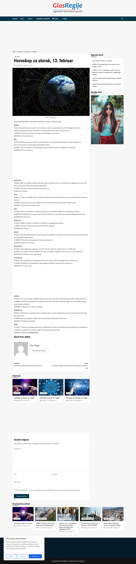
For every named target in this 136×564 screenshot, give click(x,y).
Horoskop (17, 56)
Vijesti (30, 19)
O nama (64, 19)
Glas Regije (18, 65)
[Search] (122, 18)
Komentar (17, 449)
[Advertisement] (68, 35)
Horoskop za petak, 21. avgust (50, 398)
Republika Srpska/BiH (43, 19)
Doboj (38, 518)
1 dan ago (70, 531)
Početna (15, 19)
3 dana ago (77, 400)
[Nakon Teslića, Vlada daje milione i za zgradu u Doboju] (113, 514)
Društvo (111, 518)
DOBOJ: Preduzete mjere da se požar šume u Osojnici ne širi (106, 65)
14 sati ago (25, 400)
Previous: (28, 365)
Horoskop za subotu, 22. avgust (24, 398)
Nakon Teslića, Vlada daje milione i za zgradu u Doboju (106, 85)
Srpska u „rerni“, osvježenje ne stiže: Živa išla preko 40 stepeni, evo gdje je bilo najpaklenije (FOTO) (106, 72)
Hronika (44, 518)
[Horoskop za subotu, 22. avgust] (24, 387)
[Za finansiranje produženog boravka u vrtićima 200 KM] (90, 514)
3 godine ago (26, 65)
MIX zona (55, 19)
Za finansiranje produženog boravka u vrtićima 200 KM (107, 79)
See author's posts (39, 350)
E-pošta (55, 474)
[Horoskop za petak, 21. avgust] (51, 387)
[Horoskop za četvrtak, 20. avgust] (77, 387)
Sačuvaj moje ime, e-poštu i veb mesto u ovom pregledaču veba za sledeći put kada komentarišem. (48, 490)
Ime (15, 474)
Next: (70, 366)
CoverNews (71, 561)
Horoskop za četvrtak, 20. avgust (77, 398)
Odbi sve (22, 556)
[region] (24, 548)
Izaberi (11, 556)
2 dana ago (51, 400)
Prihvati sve (35, 556)
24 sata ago (47, 527)
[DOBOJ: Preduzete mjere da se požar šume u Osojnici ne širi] (45, 514)
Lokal (21, 19)
